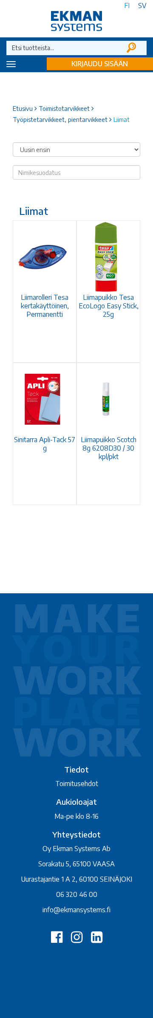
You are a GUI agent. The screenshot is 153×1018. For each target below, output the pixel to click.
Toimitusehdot (76, 783)
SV (142, 5)
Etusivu (23, 108)
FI (127, 5)
